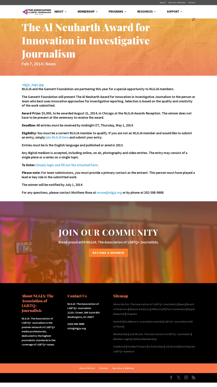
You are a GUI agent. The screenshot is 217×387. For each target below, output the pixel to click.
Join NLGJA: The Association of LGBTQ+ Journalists (160, 334)
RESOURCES (145, 11)
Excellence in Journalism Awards (143, 321)
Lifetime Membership (144, 339)
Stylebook (119, 346)
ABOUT (59, 11)
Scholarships (156, 346)
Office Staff (158, 309)
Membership (120, 334)
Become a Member (177, 3)
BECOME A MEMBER (108, 253)
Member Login (121, 339)
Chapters (131, 314)
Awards (117, 321)
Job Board (171, 346)
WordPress (134, 377)
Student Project (136, 346)
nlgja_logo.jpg (33, 84)
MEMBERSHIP (86, 11)
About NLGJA (87, 368)
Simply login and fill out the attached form (67, 165)
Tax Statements (176, 309)
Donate (192, 3)
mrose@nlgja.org (109, 192)
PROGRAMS (116, 11)
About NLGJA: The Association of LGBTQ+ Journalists (145, 304)
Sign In (163, 3)
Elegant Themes (101, 377)
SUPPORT (173, 11)
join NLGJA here (57, 137)
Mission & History (139, 309)
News (50, 64)
